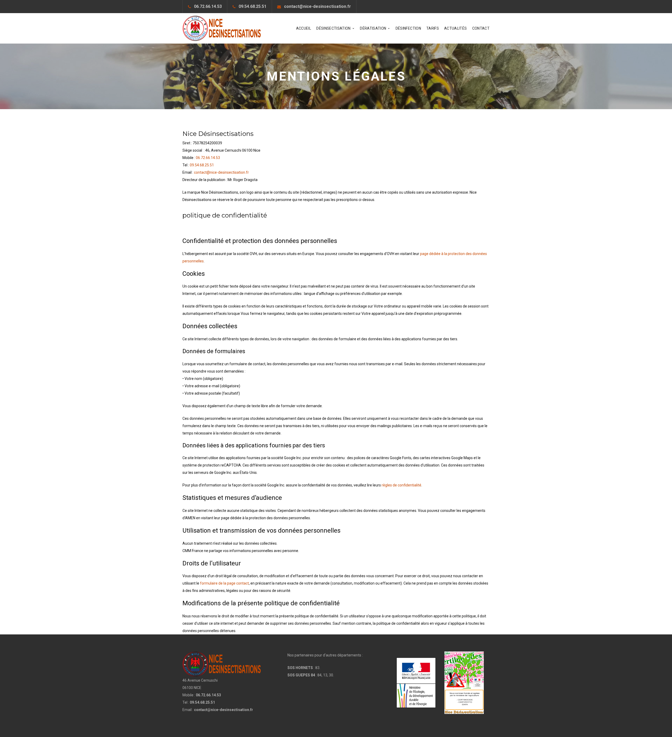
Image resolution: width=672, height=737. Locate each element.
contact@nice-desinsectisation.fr (317, 6)
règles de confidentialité (401, 485)
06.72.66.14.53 (208, 6)
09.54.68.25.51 (252, 6)
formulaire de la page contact (224, 583)
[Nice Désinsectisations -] (221, 28)
